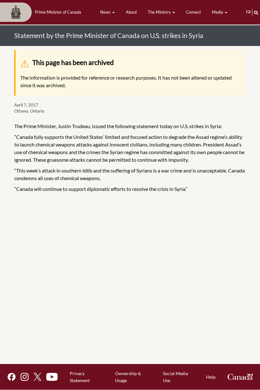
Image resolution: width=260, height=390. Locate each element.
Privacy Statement (80, 377)
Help (211, 377)
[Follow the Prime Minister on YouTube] (52, 377)
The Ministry (160, 12)
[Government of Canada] (240, 377)
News (106, 12)
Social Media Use (175, 377)
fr (248, 12)
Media (218, 12)
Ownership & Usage (128, 377)
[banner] (42, 12)
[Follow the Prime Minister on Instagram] (25, 377)
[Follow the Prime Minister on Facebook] (12, 377)
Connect (193, 12)
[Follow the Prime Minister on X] (37, 377)
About (131, 12)
